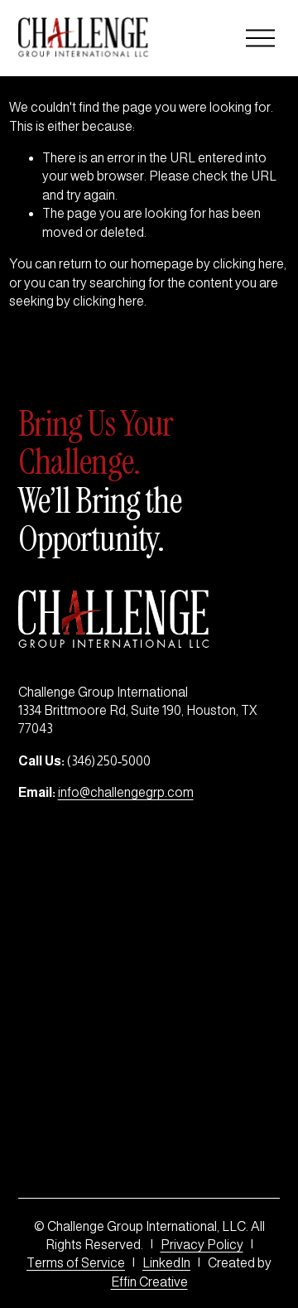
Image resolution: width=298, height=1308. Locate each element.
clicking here (248, 264)
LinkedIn (166, 1263)
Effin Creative (149, 1282)
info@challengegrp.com (126, 792)
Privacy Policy (202, 1245)
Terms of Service (75, 1263)
